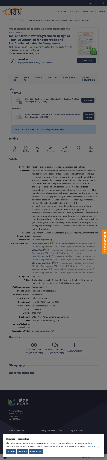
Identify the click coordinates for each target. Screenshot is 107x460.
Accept (11, 451)
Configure (35, 451)
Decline (22, 451)
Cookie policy (93, 446)
